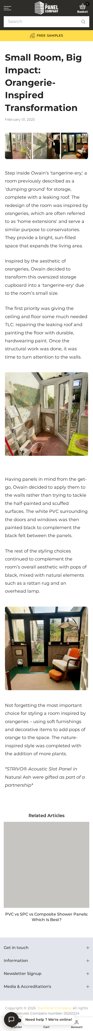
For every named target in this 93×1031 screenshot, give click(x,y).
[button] (83, 21)
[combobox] (46, 21)
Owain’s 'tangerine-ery (56, 173)
